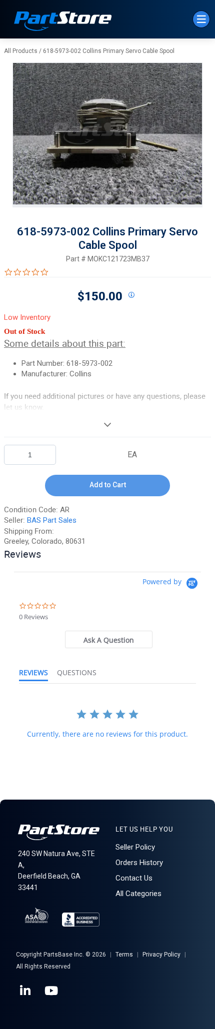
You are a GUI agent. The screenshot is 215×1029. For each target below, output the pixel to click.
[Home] (63, 22)
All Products (21, 50)
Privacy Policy (161, 954)
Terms (124, 954)
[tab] (109, 639)
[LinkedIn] (26, 991)
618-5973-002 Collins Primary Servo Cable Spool (108, 50)
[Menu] (201, 19)
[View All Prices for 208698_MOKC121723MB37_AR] (131, 295)
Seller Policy (135, 847)
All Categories (139, 893)
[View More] (107, 424)
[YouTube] (52, 991)
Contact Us (134, 878)
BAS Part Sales (51, 520)
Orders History (139, 862)
